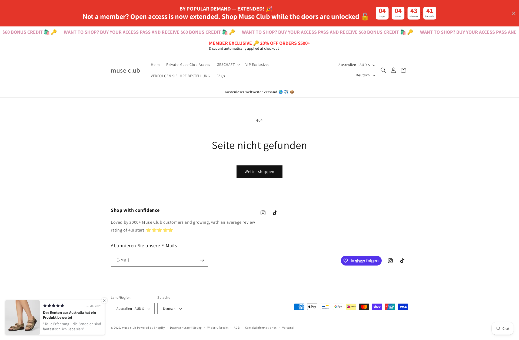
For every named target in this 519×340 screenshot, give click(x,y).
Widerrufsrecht (218, 327)
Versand (288, 327)
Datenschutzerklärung (186, 327)
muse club (129, 327)
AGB (236, 327)
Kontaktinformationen (261, 327)
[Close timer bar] (513, 13)
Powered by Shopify (151, 327)
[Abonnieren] (202, 260)
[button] (228, 64)
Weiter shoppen (259, 171)
